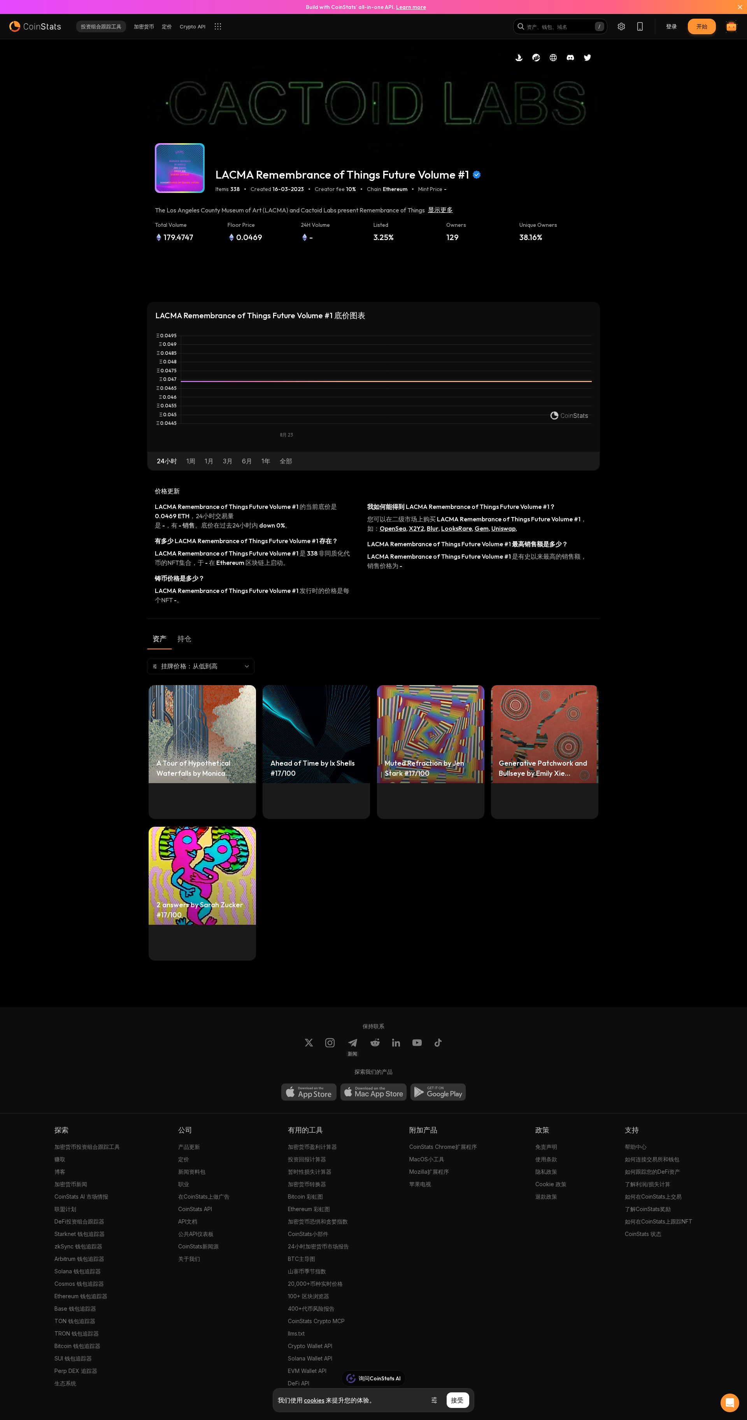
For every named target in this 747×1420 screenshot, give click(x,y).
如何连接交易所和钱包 (652, 1159)
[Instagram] (330, 1047)
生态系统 (65, 1383)
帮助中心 (636, 1146)
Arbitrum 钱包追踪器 (79, 1258)
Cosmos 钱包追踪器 (79, 1283)
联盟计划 (65, 1209)
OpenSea (393, 528)
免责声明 (546, 1146)
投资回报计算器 (307, 1159)
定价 (183, 1159)
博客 (59, 1171)
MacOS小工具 (426, 1159)
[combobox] (200, 666)
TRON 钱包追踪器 (76, 1333)
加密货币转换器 (307, 1184)
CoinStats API (195, 1209)
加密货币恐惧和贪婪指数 (318, 1221)
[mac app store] (373, 1092)
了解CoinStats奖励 (648, 1209)
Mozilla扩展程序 (429, 1171)
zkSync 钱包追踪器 (78, 1246)
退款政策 (546, 1196)
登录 (671, 26)
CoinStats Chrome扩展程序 (443, 1146)
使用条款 (546, 1159)
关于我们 (189, 1258)
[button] (167, 461)
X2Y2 (416, 528)
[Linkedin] (396, 1047)
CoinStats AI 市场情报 (81, 1196)
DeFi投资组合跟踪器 (79, 1221)
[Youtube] (417, 1047)
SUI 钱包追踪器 (73, 1358)
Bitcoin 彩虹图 (305, 1196)
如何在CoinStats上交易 (653, 1196)
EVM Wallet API (307, 1370)
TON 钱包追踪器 (74, 1321)
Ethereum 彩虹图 (309, 1209)
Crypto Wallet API (310, 1346)
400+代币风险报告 (311, 1308)
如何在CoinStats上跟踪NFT (659, 1221)
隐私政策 (546, 1171)
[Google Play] (438, 1092)
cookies (314, 1400)
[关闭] (735, 7)
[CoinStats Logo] (35, 26)
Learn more (411, 7)
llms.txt (296, 1333)
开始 (701, 26)
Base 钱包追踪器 (75, 1308)
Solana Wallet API (310, 1358)
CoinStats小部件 (308, 1234)
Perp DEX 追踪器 (75, 1370)
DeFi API (298, 1383)
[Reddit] (375, 1047)
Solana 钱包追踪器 (77, 1271)
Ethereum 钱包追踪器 (80, 1296)
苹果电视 (420, 1184)
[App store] (309, 1092)
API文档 (187, 1221)
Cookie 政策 (550, 1184)
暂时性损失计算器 (309, 1171)
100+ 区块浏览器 (308, 1296)
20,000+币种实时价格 (315, 1283)
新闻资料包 (191, 1171)
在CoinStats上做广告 (204, 1196)
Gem (482, 528)
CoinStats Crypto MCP (316, 1321)
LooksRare (456, 528)
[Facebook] (438, 1047)
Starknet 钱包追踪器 (79, 1234)
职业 (183, 1184)
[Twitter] (309, 1047)
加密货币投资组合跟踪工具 (87, 1146)
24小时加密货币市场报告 (318, 1246)
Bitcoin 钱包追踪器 (77, 1346)
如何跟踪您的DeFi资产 (652, 1171)
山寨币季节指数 (307, 1271)
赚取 (59, 1159)
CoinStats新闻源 (198, 1246)
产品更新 (189, 1146)
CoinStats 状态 (643, 1234)
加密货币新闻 (70, 1184)
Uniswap (503, 528)
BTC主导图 (301, 1258)
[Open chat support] (730, 1403)
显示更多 (440, 210)
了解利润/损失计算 (647, 1184)
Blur (432, 528)
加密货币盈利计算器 (312, 1146)
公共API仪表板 (196, 1234)
